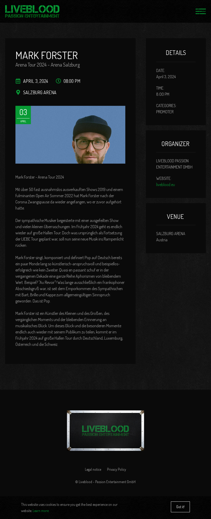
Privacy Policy (116, 469)
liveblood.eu (165, 184)
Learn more (41, 510)
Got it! (180, 507)
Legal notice (93, 469)
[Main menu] (201, 11)
